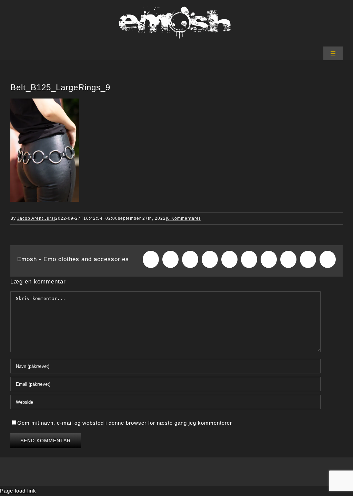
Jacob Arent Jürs (35, 218)
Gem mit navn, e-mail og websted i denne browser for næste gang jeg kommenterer (124, 423)
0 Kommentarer (184, 218)
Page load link (18, 491)
